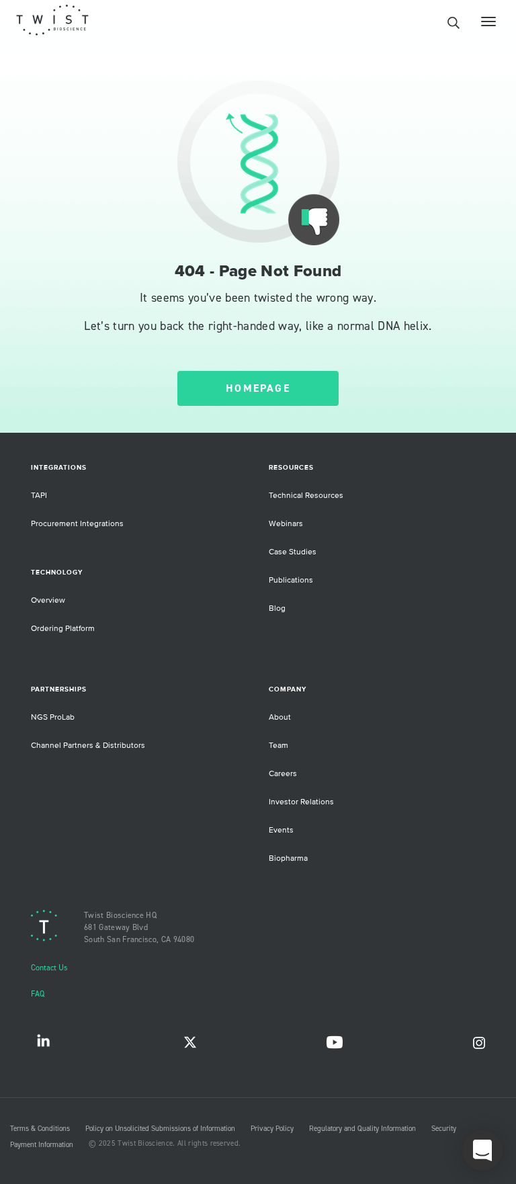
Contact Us (49, 968)
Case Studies (292, 552)
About (280, 717)
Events (281, 830)
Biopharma (288, 858)
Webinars (286, 524)
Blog (277, 608)
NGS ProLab (53, 717)
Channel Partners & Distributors (88, 746)
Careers (283, 774)
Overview (48, 600)
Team (278, 746)
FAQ (37, 994)
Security (443, 1129)
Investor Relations (301, 802)
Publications (291, 580)
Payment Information (41, 1145)
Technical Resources (306, 496)
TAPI (39, 496)
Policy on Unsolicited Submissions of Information (160, 1129)
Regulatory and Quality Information (362, 1129)
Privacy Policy (272, 1129)
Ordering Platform (63, 629)
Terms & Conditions (40, 1129)
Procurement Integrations (77, 524)
